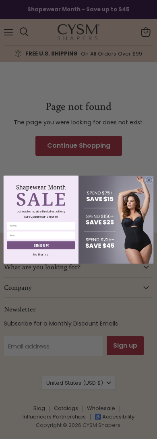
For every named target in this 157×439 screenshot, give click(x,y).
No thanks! (40, 254)
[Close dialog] (149, 180)
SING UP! (41, 245)
